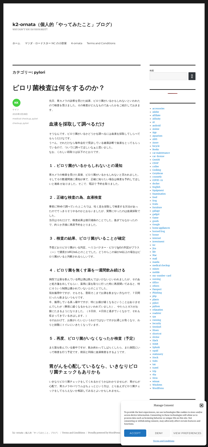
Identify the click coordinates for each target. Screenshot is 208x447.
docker (156, 183)
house (155, 234)
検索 (152, 70)
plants (155, 299)
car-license (158, 156)
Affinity (156, 118)
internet (156, 238)
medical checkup (22, 118)
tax (154, 364)
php (154, 296)
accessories (158, 108)
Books (155, 149)
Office (155, 282)
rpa (154, 316)
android (156, 125)
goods (155, 221)
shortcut (156, 333)
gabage (156, 211)
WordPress (158, 388)
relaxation (157, 309)
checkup (17, 123)
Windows (157, 384)
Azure (155, 142)
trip (154, 371)
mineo (155, 269)
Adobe (155, 112)
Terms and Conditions (163, 441)
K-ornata (76, 43)
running (156, 320)
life (154, 251)
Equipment (158, 190)
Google (156, 224)
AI (153, 122)
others (155, 286)
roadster (156, 313)
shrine (155, 337)
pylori (35, 118)
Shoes (155, 330)
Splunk (156, 347)
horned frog (158, 231)
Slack (155, 340)
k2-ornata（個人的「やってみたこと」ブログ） (64, 24)
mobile (156, 272)
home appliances (161, 228)
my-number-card (161, 275)
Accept (135, 433)
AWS (154, 139)
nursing (156, 279)
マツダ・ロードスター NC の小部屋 (46, 43)
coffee (155, 166)
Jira (154, 248)
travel (155, 367)
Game (155, 217)
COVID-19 (157, 180)
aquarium (157, 135)
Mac (154, 255)
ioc (154, 245)
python (156, 306)
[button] (201, 405)
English (156, 187)
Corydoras (157, 173)
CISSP (155, 163)
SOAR (155, 344)
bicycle (156, 146)
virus (155, 378)
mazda (155, 262)
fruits (155, 204)
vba (154, 374)
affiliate (156, 115)
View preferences (187, 433)
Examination (159, 193)
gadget (155, 214)
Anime (155, 129)
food (154, 197)
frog (154, 200)
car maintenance (161, 153)
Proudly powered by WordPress (104, 432)
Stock (155, 357)
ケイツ (16, 109)
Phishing (157, 292)
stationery (157, 354)
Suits (155, 361)
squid (155, 350)
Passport (157, 289)
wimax (155, 381)
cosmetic (157, 176)
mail (154, 258)
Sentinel (156, 327)
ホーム (16, 43)
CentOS (156, 159)
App (154, 132)
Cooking (156, 170)
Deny (159, 433)
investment (158, 241)
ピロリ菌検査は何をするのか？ (59, 88)
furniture (157, 207)
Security (156, 323)
